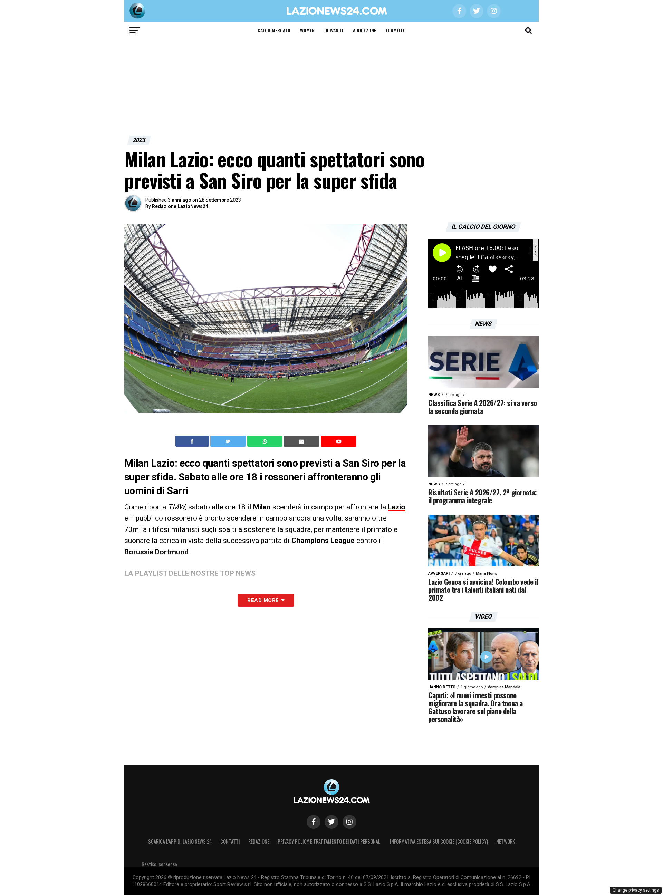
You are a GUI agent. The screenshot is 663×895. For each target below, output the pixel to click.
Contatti (230, 841)
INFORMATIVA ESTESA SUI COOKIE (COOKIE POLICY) (439, 841)
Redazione (258, 841)
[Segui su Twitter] (331, 822)
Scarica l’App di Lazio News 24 (180, 841)
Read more (263, 600)
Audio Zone (364, 30)
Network (505, 841)
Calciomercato (274, 30)
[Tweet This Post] (228, 441)
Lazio (396, 507)
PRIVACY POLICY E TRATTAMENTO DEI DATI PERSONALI (330, 841)
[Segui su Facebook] (313, 822)
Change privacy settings (636, 890)
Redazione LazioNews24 (180, 206)
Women (307, 30)
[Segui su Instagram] (349, 822)
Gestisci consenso (159, 864)
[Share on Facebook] (193, 441)
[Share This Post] (265, 441)
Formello (396, 30)
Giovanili (333, 30)
